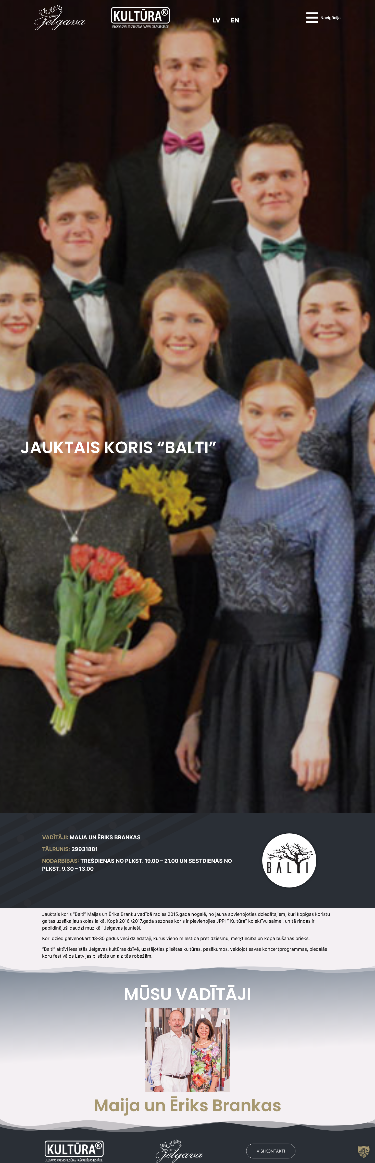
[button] (364, 1152)
